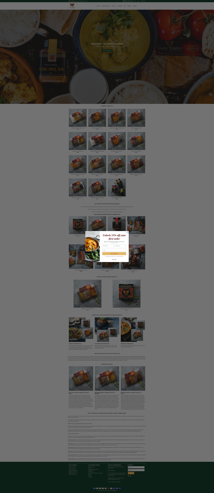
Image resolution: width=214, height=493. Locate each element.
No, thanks (114, 259)
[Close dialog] (127, 232)
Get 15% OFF (114, 253)
